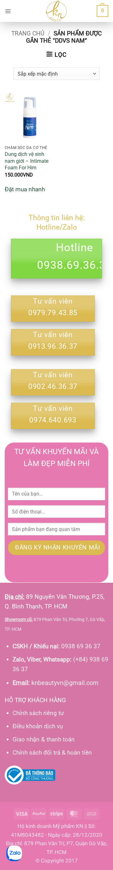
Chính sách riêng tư (38, 713)
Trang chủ (27, 33)
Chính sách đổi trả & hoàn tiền (52, 752)
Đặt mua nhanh (25, 189)
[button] (8, 11)
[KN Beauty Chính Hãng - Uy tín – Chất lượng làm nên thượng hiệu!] (56, 11)
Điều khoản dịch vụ (38, 726)
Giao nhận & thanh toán (44, 739)
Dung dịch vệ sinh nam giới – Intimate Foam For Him (26, 160)
